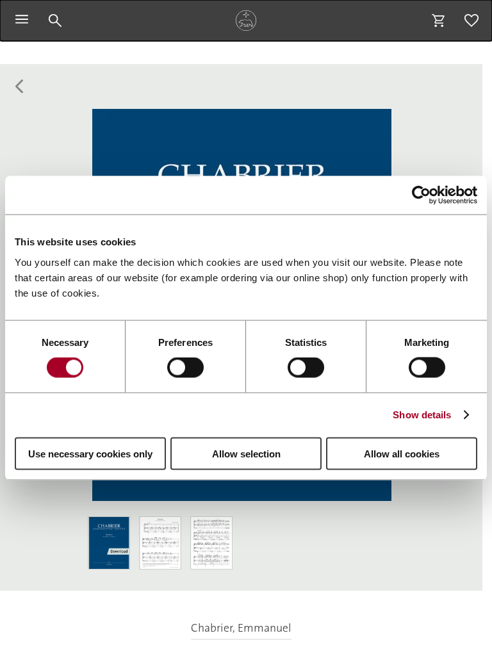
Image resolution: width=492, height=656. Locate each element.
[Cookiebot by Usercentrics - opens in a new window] (421, 195)
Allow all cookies (401, 453)
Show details (422, 414)
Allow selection (246, 453)
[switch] (185, 367)
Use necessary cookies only (90, 453)
